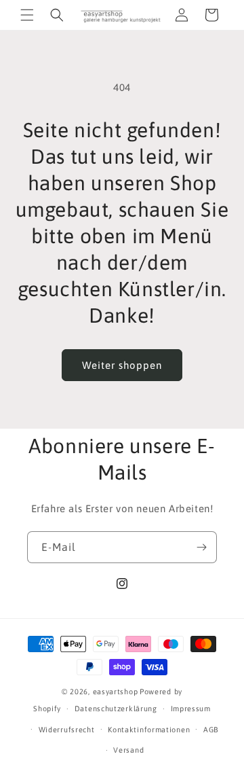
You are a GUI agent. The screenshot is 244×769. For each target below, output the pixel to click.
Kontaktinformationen (149, 730)
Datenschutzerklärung (116, 708)
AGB (211, 730)
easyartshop (115, 691)
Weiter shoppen (122, 365)
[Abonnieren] (201, 547)
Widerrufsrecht (67, 730)
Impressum (191, 708)
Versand (128, 750)
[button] (27, 15)
